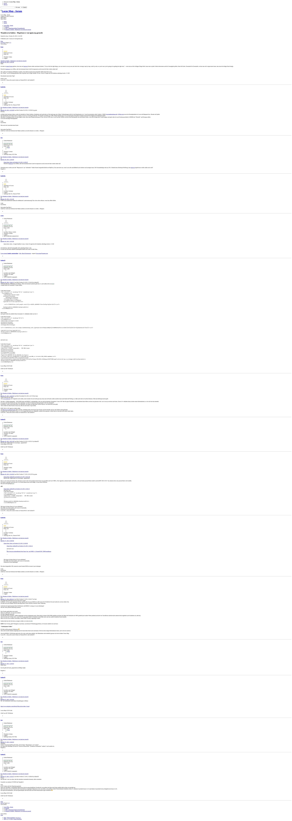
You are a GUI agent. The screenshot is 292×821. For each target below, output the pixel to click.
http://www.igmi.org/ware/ (9, 409)
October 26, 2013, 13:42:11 (7, 282)
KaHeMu (3, 87)
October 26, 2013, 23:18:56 (7, 474)
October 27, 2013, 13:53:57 (7, 776)
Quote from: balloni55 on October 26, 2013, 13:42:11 (17, 489)
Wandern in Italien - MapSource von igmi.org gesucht (13, 61)
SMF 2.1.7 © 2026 (8, 819)
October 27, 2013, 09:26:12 (7, 599)
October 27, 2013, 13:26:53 (7, 742)
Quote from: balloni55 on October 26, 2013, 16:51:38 (17, 476)
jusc (2, 137)
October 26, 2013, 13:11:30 (7, 199)
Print (2, 41)
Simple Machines (17, 819)
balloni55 (3, 260)
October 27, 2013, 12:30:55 (7, 663)
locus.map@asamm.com (42, 253)
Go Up (2, 803)
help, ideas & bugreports (25, 253)
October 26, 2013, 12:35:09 (7, 110)
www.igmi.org (6, 398)
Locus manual (9, 253)
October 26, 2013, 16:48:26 (7, 396)
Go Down (3, 42)
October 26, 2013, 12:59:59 (7, 159)
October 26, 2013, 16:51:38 (7, 441)
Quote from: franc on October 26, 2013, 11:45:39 (16, 162)
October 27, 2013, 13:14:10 (7, 699)
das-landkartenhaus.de (111, 114)
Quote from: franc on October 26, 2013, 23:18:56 (16, 543)
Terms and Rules (11, 817)
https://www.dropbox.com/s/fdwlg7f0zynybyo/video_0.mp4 (15, 706)
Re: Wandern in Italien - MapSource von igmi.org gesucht (14, 107)
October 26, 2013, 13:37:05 (7, 241)
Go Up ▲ (18, 817)
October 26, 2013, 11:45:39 (7, 62)
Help (5, 817)
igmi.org (26, 66)
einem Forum (9, 66)
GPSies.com (121, 114)
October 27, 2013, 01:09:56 (7, 540)
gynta (2, 215)
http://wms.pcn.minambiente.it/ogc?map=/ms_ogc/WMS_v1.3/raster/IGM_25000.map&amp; (29, 551)
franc (2, 47)
